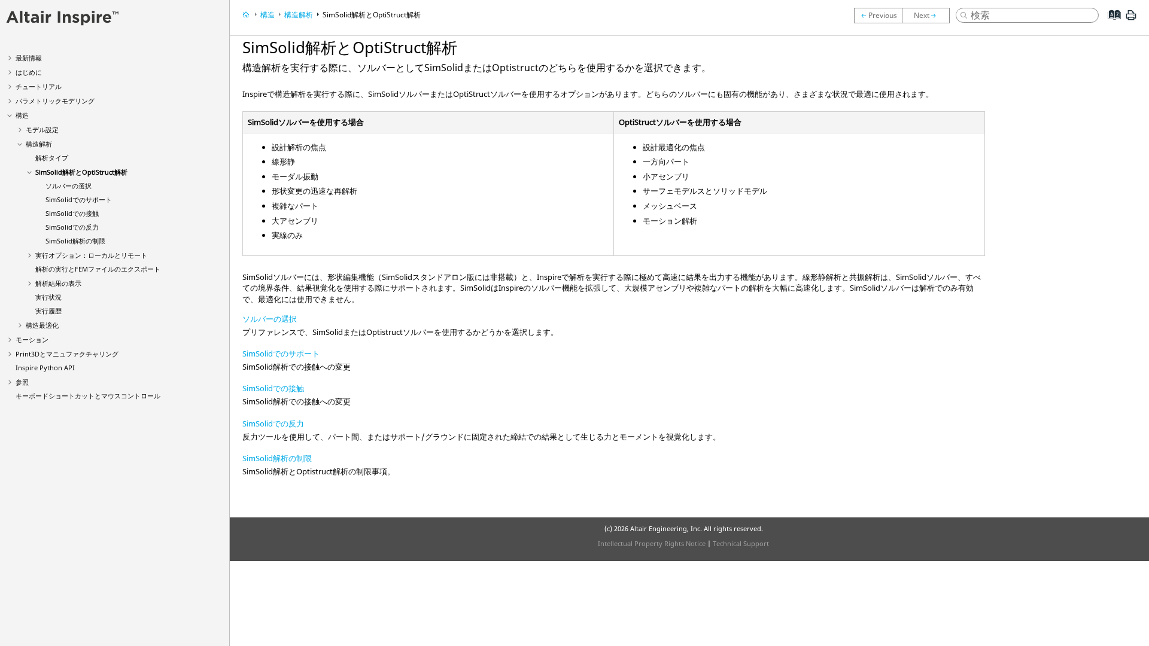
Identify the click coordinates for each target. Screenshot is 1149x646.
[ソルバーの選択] (929, 15)
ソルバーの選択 (68, 185)
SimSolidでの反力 (72, 227)
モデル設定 (42, 129)
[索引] (1110, 24)
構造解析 (39, 143)
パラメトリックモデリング (55, 100)
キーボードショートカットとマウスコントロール (88, 395)
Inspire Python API (45, 367)
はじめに (29, 72)
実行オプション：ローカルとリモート (91, 255)
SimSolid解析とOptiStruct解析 (81, 171)
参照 (22, 381)
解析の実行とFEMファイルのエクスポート (97, 268)
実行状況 (48, 296)
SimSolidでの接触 (72, 213)
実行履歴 (48, 310)
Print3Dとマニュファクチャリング (67, 353)
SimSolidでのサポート (78, 199)
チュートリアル (39, 86)
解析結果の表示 (58, 283)
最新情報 (29, 57)
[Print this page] (1131, 19)
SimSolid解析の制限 (75, 240)
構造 (22, 115)
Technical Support (741, 543)
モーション (32, 339)
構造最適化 (42, 325)
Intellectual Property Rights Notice (652, 543)
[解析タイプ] (878, 15)
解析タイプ (51, 157)
